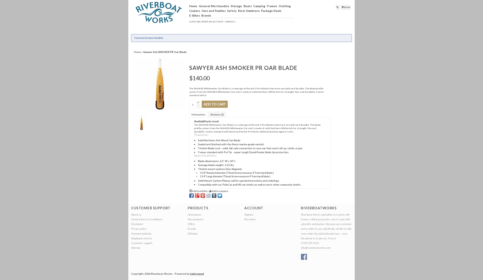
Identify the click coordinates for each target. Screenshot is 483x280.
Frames (272, 6)
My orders (250, 219)
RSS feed (192, 233)
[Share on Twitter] (220, 195)
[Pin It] (203, 195)
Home (193, 6)
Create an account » (212, 21)
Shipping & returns (141, 238)
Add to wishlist (200, 191)
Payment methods (141, 233)
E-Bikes (194, 15)
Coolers (194, 10)
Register (249, 214)
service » (231, 21)
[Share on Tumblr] (214, 195)
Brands (206, 15)
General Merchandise (214, 6)
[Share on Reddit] (208, 195)
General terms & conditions (147, 219)
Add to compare (219, 191)
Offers (191, 224)
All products (194, 214)
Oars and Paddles (214, 10)
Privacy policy (138, 228)
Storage (236, 6)
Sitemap (135, 247)
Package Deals (271, 10)
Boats (248, 6)
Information (198, 114)
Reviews (217, 114)
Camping (259, 6)
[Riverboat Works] (159, 14)
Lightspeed (197, 273)
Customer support (141, 243)
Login (192, 21)
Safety (232, 10)
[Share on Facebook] (191, 195)
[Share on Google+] (197, 195)
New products (196, 219)
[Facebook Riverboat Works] (304, 257)
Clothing (285, 6)
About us (136, 214)
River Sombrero (249, 10)
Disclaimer (137, 224)
